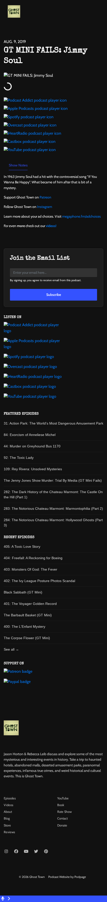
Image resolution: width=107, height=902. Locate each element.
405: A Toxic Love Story (22, 547)
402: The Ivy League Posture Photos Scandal (39, 581)
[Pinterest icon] (46, 851)
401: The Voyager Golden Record (30, 604)
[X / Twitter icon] (36, 851)
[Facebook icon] (16, 851)
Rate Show (64, 812)
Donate (62, 825)
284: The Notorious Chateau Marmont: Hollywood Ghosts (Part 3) (53, 522)
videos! (51, 226)
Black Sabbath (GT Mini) (23, 592)
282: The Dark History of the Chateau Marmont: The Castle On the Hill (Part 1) (53, 494)
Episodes (10, 798)
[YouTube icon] (26, 851)
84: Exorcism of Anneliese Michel (29, 435)
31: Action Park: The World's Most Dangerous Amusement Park (53, 423)
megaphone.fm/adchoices (81, 216)
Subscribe (53, 294)
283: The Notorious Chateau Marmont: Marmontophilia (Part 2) (53, 508)
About (8, 812)
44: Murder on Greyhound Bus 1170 (32, 446)
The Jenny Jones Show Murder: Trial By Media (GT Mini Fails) (53, 480)
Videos (8, 805)
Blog (7, 818)
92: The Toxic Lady (19, 458)
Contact (62, 818)
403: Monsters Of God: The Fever (30, 569)
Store (7, 825)
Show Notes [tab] (18, 165)
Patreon (45, 197)
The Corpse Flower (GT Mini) (27, 638)
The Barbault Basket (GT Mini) (28, 615)
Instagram (44, 206)
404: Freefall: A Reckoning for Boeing (33, 558)
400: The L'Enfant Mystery (24, 626)
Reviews (9, 832)
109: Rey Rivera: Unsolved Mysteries (33, 469)
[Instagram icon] (6, 851)
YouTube (63, 798)
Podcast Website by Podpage (67, 877)
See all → (11, 649)
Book (60, 805)
